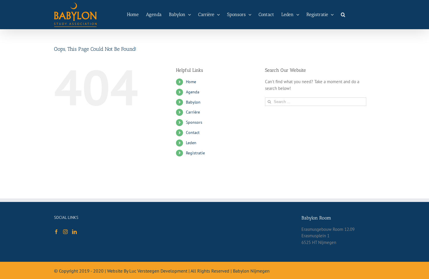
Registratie (195, 153)
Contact (193, 132)
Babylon (193, 102)
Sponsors (194, 122)
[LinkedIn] (74, 231)
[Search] (343, 14)
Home (191, 81)
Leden (191, 142)
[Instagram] (65, 231)
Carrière (193, 112)
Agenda (192, 92)
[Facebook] (56, 231)
